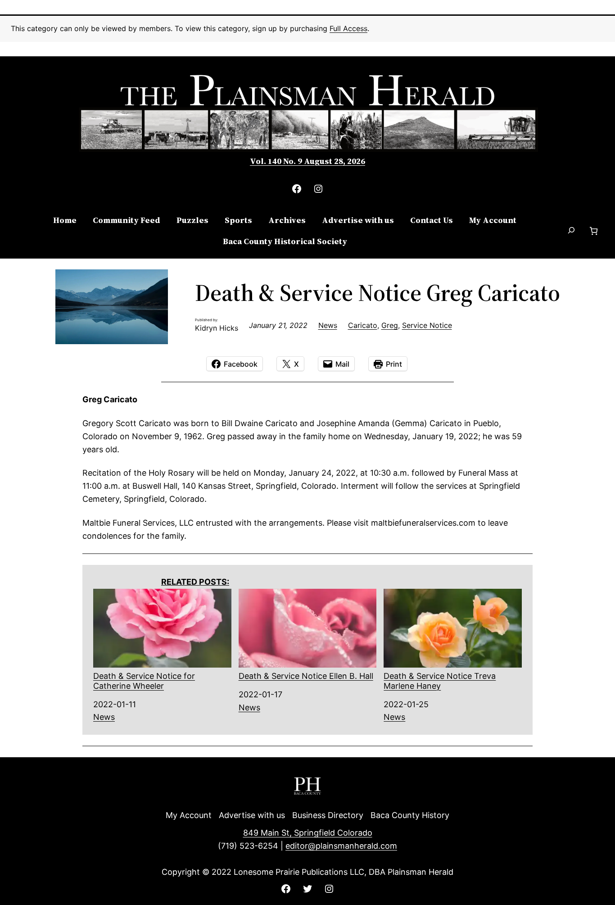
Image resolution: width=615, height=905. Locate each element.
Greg (389, 325)
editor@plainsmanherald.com (341, 845)
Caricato (362, 325)
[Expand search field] (571, 231)
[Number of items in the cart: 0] (593, 231)
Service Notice (427, 325)
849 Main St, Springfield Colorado (307, 832)
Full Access (348, 28)
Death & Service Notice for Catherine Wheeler (144, 681)
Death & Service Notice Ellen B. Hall (306, 676)
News (327, 325)
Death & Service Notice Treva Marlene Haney (440, 681)
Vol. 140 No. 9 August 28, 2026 (307, 161)
